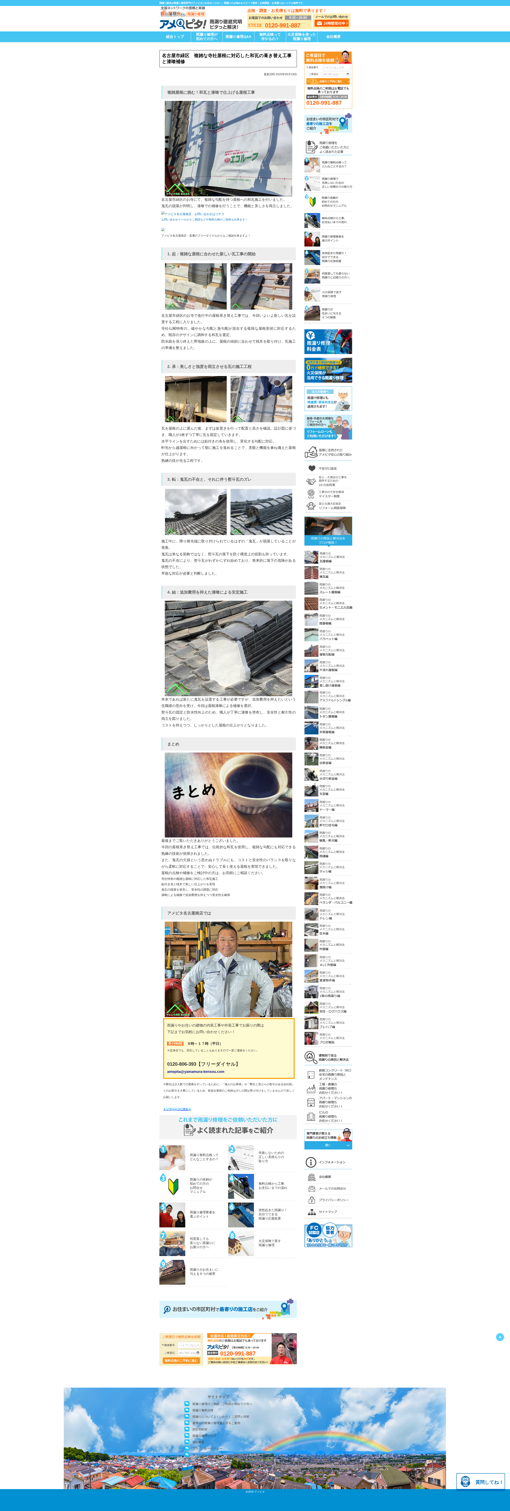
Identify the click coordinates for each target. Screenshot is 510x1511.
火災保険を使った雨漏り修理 (301, 36)
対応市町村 (199, 1429)
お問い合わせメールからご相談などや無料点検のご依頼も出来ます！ (204, 219)
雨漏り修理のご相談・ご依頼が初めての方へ (222, 1404)
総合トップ (175, 37)
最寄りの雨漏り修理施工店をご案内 (216, 1423)
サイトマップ (201, 1454)
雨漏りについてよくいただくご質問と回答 (220, 1416)
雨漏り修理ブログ (204, 1435)
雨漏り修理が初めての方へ (207, 36)
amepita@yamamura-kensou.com (195, 1072)
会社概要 (333, 37)
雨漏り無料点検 (202, 1410)
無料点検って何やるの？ (270, 36)
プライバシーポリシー (207, 1448)
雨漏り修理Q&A (238, 37)
